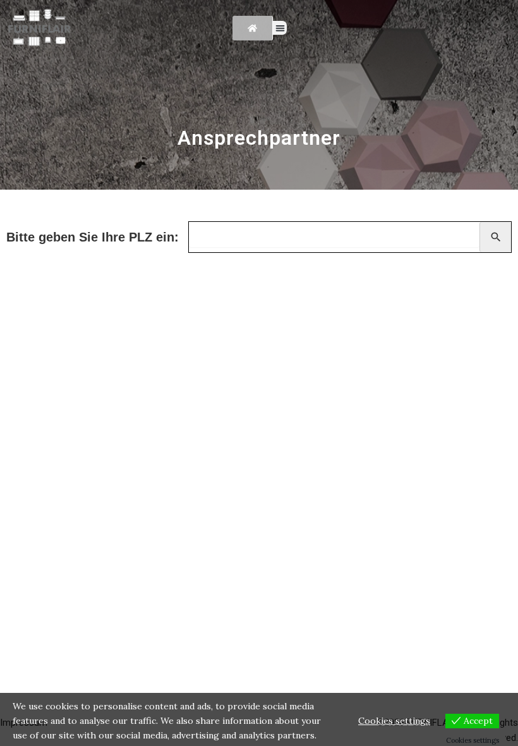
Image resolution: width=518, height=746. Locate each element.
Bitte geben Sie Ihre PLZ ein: (92, 237)
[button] (280, 28)
